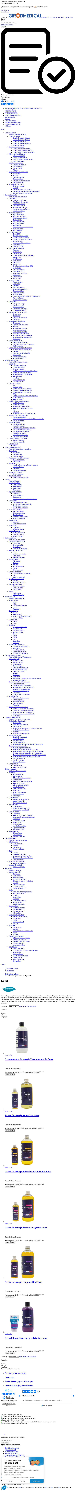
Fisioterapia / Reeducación (13, 122)
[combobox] (10, 23)
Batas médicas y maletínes (13, 115)
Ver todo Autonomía (15, 870)
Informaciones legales (11, 1451)
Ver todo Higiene (14, 481)
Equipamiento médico (11, 974)
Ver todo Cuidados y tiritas (17, 540)
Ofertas (8, 126)
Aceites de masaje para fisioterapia (19, 1381)
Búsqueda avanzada (7, 24)
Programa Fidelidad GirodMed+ (15, 1455)
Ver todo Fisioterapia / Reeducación (20, 657)
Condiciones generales (12, 1448)
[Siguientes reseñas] (73, 1395)
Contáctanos (5, 12)
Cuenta (3, 964)
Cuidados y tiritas (10, 120)
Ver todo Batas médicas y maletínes (20, 449)
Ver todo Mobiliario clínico (17, 134)
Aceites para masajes (15, 1373)
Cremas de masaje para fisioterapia (19, 1385)
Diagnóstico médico (11, 112)
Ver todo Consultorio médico (18, 840)
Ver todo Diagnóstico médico (18, 196)
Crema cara (9, 1377)
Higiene (7, 119)
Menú (2, 129)
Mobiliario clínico (10, 110)
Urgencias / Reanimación (12, 124)
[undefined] (16, 1401)
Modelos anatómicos (11, 113)
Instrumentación (10, 117)
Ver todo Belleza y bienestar (17, 771)
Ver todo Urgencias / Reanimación (19, 719)
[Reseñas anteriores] (19, 1395)
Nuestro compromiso (11, 1453)
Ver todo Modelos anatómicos (18, 362)
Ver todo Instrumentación (16, 598)
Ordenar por (4, 1006)
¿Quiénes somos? (10, 1450)
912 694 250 (5, 10)
